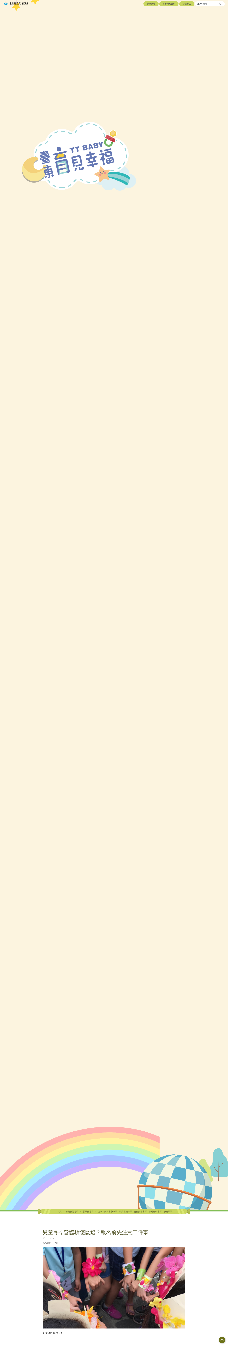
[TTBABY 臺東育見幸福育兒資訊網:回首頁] (15, 3)
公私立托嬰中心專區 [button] (107, 1211)
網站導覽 (151, 4)
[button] (220, 3)
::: (54, 1211)
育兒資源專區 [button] (72, 1211)
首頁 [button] (59, 1211)
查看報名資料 (169, 4)
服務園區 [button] (168, 1211)
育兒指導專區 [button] (140, 1211)
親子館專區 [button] (88, 1211)
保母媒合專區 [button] (155, 1211)
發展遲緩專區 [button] (125, 1211)
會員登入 (186, 4)
